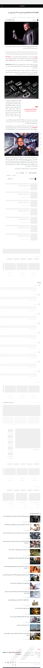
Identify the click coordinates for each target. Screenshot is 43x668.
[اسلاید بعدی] (1, 414)
